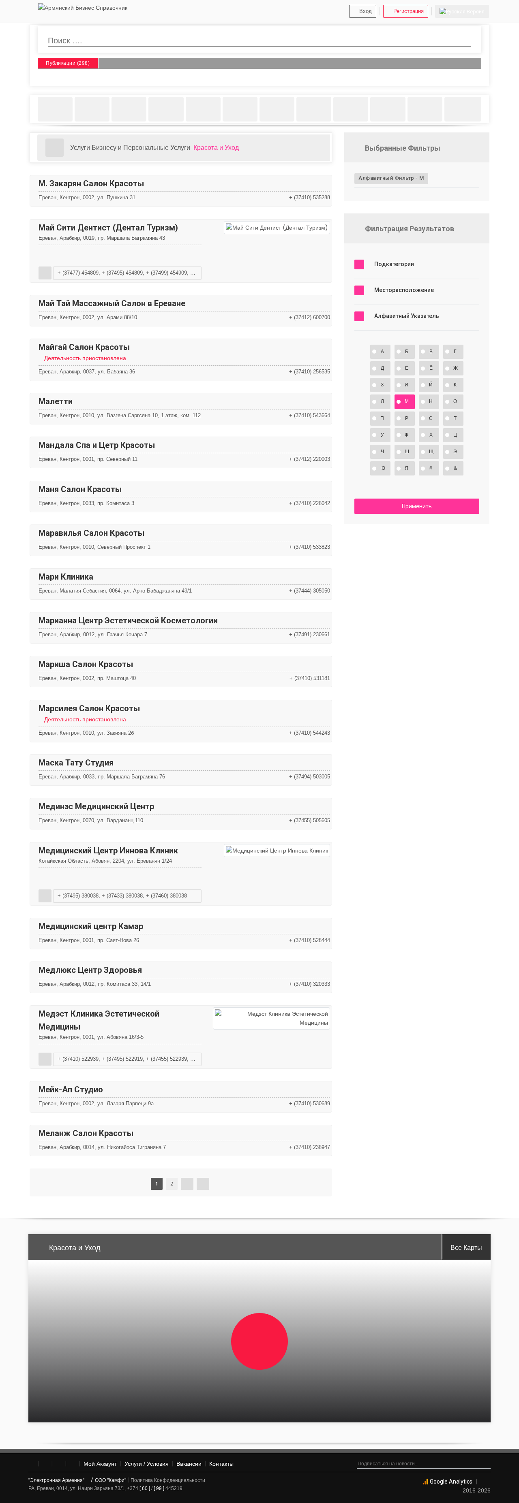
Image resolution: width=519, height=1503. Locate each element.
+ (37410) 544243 (309, 733)
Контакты (221, 1463)
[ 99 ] (159, 1488)
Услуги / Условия (146, 1463)
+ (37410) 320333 (309, 984)
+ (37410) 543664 (309, 415)
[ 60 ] (144, 1488)
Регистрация (408, 11)
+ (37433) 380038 (122, 896)
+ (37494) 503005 (309, 777)
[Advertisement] (416, 593)
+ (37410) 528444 (309, 940)
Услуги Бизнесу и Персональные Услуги (130, 147)
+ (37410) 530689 (309, 1103)
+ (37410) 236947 (309, 1147)
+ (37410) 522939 (78, 1059)
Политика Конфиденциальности (168, 1480)
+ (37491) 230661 (309, 634)
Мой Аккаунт (100, 1463)
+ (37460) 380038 (166, 896)
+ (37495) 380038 (78, 896)
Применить (417, 506)
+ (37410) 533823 (309, 547)
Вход (365, 11)
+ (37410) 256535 (309, 372)
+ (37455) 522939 (166, 1059)
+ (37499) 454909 (166, 273)
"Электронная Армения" (57, 1480)
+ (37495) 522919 (122, 1059)
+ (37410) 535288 (309, 197)
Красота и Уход (216, 147)
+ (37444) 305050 (309, 591)
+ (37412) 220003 (309, 459)
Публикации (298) (68, 63)
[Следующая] (187, 1184)
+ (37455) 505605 (309, 820)
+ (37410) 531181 (310, 678)
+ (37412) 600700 (309, 317)
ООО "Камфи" (110, 1480)
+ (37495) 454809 (122, 273)
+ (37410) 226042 (309, 503)
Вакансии (189, 1463)
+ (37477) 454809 (78, 273)
